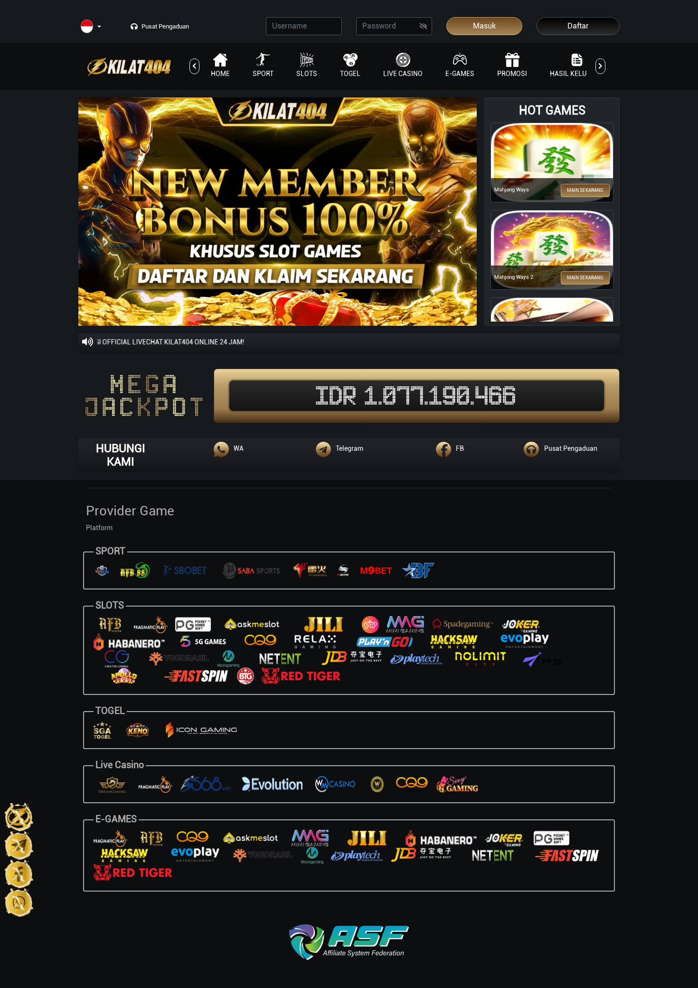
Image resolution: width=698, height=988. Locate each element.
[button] (91, 26)
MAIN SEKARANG (585, 190)
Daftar (578, 25)
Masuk (484, 25)
